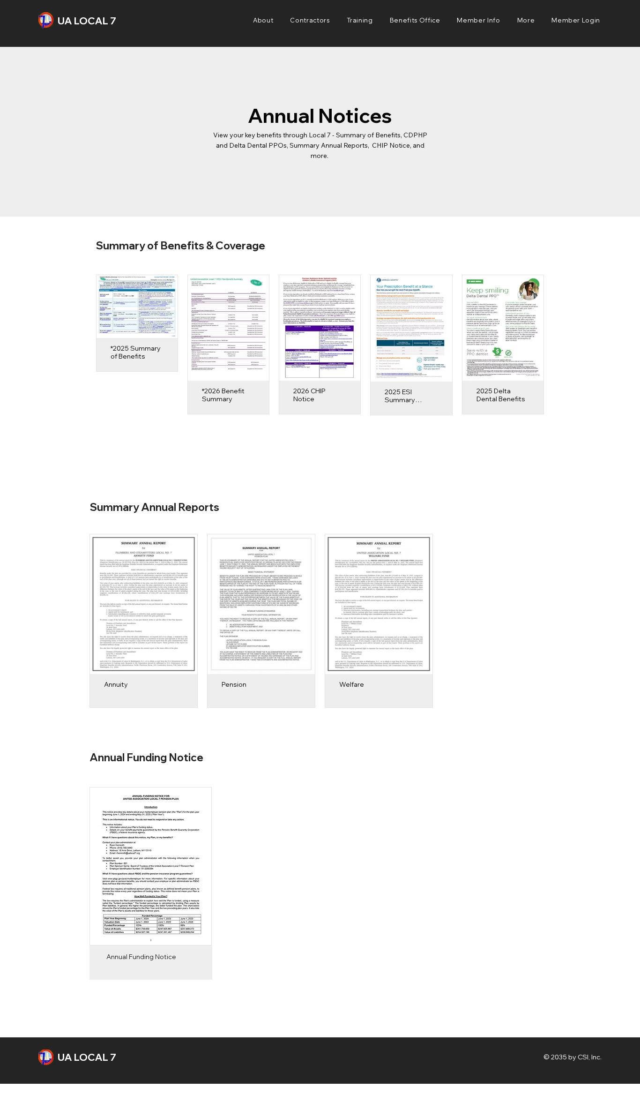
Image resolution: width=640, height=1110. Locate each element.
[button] (263, 20)
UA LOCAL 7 (87, 21)
